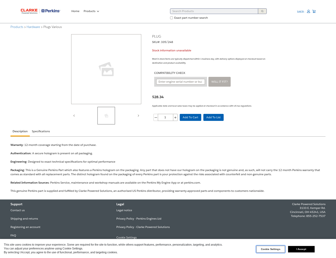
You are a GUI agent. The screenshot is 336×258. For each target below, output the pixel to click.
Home (75, 11)
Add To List (213, 117)
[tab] (106, 115)
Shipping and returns (24, 218)
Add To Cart (190, 117)
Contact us (17, 210)
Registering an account (25, 227)
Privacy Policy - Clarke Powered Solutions (143, 227)
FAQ (13, 235)
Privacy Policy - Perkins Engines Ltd (138, 218)
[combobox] (212, 11)
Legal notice (124, 210)
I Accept (301, 249)
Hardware (33, 27)
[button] (304, 11)
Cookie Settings (270, 249)
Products (89, 11)
